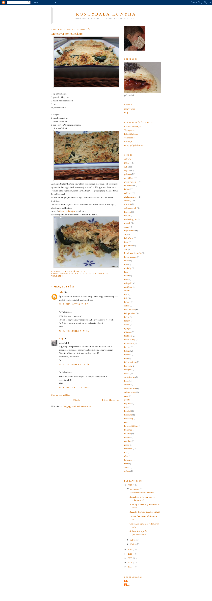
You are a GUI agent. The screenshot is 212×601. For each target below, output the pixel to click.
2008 (130, 562)
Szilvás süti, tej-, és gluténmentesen (138, 533)
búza (126, 380)
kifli (126, 358)
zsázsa (127, 471)
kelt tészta (128, 238)
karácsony (128, 418)
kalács (127, 350)
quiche (127, 290)
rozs (126, 264)
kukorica (128, 429)
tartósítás (128, 459)
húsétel (127, 410)
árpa (126, 234)
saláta (126, 324)
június (133, 544)
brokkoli (128, 335)
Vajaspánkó (129, 137)
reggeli (127, 223)
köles (126, 189)
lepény (127, 320)
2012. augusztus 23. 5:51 (74, 304)
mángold (128, 283)
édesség (127, 200)
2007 (130, 566)
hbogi (61, 338)
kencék (127, 211)
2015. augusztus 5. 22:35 (74, 387)
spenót (127, 226)
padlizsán (128, 245)
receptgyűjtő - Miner (133, 145)
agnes (127, 584)
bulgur (127, 301)
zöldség (127, 159)
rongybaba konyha (106, 14)
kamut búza (129, 309)
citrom (127, 384)
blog (126, 112)
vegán (127, 170)
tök (125, 294)
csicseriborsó (130, 388)
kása (126, 271)
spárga (127, 328)
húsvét (127, 347)
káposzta (128, 365)
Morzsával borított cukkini (142, 492)
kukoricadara (130, 256)
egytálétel (75, 274)
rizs (125, 452)
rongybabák (129, 108)
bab (126, 298)
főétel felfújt (129, 339)
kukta (126, 317)
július (133, 539)
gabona (127, 174)
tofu (126, 463)
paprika (127, 440)
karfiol (127, 354)
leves (126, 260)
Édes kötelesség (131, 133)
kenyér (127, 215)
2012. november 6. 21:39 (74, 330)
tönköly (127, 268)
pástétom (128, 286)
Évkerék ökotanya (132, 126)
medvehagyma (130, 219)
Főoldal (76, 399)
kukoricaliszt (130, 362)
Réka (61, 291)
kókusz (127, 433)
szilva (127, 373)
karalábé (128, 414)
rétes (126, 455)
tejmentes (57, 276)
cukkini (64, 274)
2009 (130, 558)
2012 (130, 485)
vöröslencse (129, 377)
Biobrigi (128, 141)
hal (125, 407)
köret (126, 275)
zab (125, 249)
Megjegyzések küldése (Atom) (77, 406)
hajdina (127, 403)
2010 (130, 553)
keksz (126, 422)
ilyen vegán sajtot (67, 211)
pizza (126, 444)
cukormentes (130, 392)
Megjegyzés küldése (60, 394)
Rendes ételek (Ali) (132, 253)
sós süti (127, 204)
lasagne (127, 369)
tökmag (127, 332)
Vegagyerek (129, 130)
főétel (87, 274)
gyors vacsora (130, 181)
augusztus (135, 488)
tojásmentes (129, 230)
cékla (126, 305)
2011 (130, 549)
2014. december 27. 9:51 (74, 364)
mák (126, 279)
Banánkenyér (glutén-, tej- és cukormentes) (142, 498)
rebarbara (128, 448)
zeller (126, 467)
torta (126, 241)
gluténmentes (100, 274)
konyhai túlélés (131, 425)
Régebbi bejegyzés (110, 399)
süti (126, 166)
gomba (127, 399)
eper (126, 395)
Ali (126, 581)
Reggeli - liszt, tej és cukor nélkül (145, 511)
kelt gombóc (129, 313)
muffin (127, 437)
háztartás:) (128, 343)
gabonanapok (130, 208)
